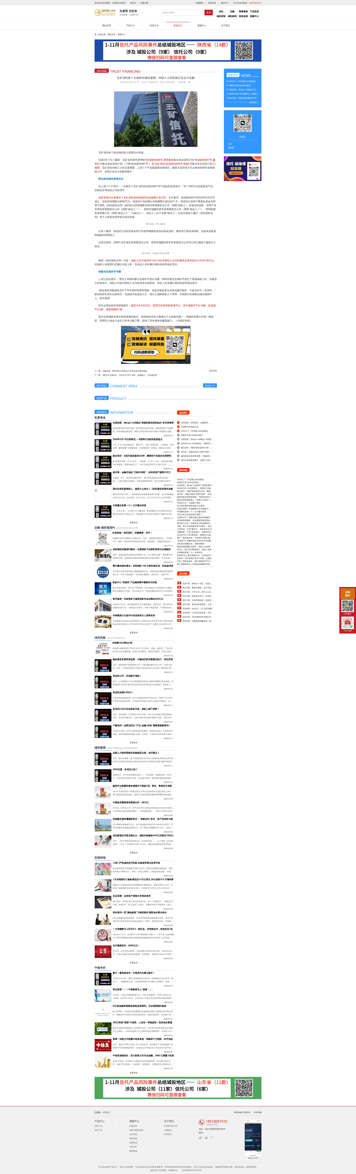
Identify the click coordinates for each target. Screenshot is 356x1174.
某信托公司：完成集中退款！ (189, 502)
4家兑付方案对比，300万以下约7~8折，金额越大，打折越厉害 (129, 375)
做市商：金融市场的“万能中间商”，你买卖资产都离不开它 (195, 494)
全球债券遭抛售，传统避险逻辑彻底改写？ (193, 520)
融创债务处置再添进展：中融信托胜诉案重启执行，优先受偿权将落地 (194, 496)
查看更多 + (134, 522)
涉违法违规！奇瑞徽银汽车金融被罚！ (193, 508)
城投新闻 (232, 16)
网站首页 (212, 2)
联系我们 (168, 1134)
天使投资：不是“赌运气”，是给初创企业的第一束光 (195, 529)
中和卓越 (257, 1112)
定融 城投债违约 (136, 1130)
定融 (232, 11)
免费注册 (144, 2)
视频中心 (254, 16)
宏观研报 (133, 1142)
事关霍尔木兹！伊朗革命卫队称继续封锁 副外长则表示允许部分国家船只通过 (194, 523)
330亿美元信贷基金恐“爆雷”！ (190, 514)
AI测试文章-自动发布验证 (188, 482)
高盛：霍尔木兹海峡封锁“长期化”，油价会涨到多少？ (195, 526)
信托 (221, 11)
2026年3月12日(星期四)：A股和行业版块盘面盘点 (195, 534)
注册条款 (168, 1130)
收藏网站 (200, 2)
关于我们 (225, 25)
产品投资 (254, 11)
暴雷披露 (133, 1150)
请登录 (133, 2)
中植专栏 (133, 1146)
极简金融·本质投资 (242, 1112)
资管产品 (98, 1130)
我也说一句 (210, 385)
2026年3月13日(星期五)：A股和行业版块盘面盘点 (195, 488)
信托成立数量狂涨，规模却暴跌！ (191, 543)
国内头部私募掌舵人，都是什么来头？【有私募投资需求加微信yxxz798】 (193, 499)
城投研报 (221, 16)
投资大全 (154, 25)
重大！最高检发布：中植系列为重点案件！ (193, 537)
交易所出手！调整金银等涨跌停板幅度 (193, 517)
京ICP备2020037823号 (192, 1170)
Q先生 (242, 136)
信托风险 (133, 1134)
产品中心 (130, 25)
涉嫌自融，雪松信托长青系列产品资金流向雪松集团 (124, 370)
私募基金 (133, 1125)
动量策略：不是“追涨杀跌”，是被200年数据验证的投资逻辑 (195, 531)
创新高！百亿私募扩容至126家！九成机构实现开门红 (195, 558)
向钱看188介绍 (170, 1125)
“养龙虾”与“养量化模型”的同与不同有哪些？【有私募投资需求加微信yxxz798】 (194, 540)
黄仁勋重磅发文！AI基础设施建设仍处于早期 (194, 564)
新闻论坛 (178, 25)
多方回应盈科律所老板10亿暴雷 (191, 505)
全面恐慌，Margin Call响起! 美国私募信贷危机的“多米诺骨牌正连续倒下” (195, 485)
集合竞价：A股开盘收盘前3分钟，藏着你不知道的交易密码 (194, 491)
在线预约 (347, 593)
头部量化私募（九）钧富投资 (189, 552)
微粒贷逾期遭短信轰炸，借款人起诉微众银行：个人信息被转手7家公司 (194, 546)
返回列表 (213, 370)
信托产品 (98, 1125)
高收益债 (243, 16)
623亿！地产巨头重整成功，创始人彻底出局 (195, 549)
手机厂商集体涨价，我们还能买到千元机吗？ (194, 561)
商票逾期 (243, 11)
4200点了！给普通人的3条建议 (190, 479)
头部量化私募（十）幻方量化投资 (191, 511)
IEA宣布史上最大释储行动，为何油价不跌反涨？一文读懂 (195, 555)
